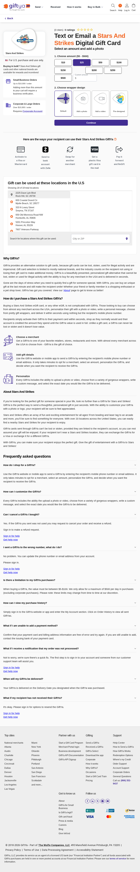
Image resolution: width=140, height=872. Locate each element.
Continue (91, 123)
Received (55, 7)
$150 (63, 70)
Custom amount (81, 75)
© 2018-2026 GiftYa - (17, 845)
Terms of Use (31, 849)
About (67, 290)
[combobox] (97, 239)
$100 (119, 62)
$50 (100, 62)
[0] (133, 5)
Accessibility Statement (89, 849)
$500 (63, 78)
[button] (39, 194)
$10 (63, 62)
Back (10, 18)
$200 (94, 70)
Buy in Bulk (94, 7)
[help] (115, 139)
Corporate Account (32, 111)
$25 (82, 62)
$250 (112, 70)
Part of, (75, 845)
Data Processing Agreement (58, 849)
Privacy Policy (13, 849)
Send (37, 7)
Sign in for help (11, 536)
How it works (74, 7)
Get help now (10, 539)
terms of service (118, 858)
